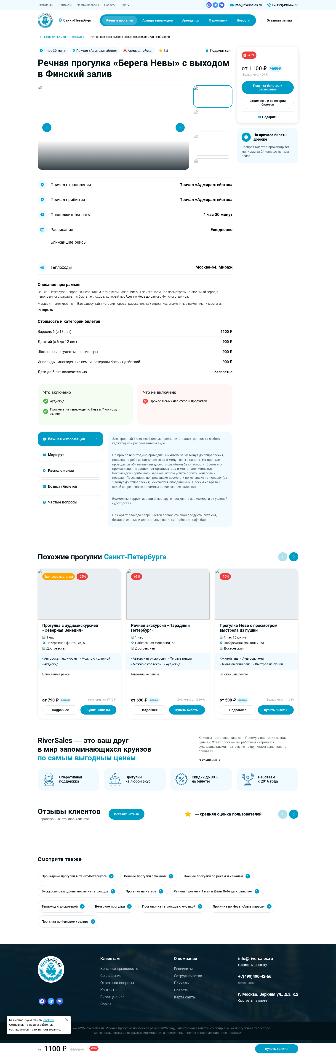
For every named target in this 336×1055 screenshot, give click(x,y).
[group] (113, 127)
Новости (109, 5)
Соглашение (110, 975)
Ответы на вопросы (117, 983)
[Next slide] (293, 556)
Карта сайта (184, 997)
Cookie (105, 1004)
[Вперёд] (293, 814)
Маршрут (56, 455)
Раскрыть (45, 310)
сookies (48, 1020)
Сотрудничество (188, 976)
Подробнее (60, 710)
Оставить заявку (280, 20)
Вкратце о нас (112, 997)
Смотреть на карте (252, 1000)
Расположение (61, 470)
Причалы (181, 983)
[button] (46, 127)
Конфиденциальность (119, 968)
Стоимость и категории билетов (268, 102)
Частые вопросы (88, 5)
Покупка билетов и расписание (267, 87)
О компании (45, 5)
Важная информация (66, 439)
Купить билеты (98, 710)
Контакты (65, 5)
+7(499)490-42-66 (285, 5)
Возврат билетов (62, 486)
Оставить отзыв (126, 814)
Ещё (123, 5)
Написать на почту (252, 965)
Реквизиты (183, 969)
